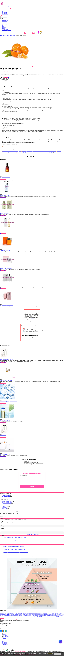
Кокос (32, 614)
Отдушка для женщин (6, 495)
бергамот (7, 613)
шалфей (3, 613)
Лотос (43, 613)
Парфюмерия (3, 35)
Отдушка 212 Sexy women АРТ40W (6, 305)
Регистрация (4, 12)
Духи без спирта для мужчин (7, 502)
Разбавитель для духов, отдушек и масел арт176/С (8, 401)
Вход (3, 11)
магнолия (27, 614)
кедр (45, 613)
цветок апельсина (15, 614)
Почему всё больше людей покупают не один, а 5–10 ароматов (13, 546)
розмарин (44, 614)
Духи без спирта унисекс (6, 503)
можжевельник (61, 615)
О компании (5, 633)
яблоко (40, 614)
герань (1, 613)
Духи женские (4, 506)
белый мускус (4, 614)
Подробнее (2, 618)
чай (37, 615)
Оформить (2, 17)
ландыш (8, 616)
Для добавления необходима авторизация (32, 534)
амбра (36, 616)
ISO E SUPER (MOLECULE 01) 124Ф (6, 359)
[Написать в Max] (60, 641)
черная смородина (7, 615)
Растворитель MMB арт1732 (5, 454)
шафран (34, 614)
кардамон (24, 614)
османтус (29, 615)
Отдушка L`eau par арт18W (5, 195)
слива (36, 615)
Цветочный (47, 614)
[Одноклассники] (2, 631)
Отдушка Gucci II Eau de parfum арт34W (7, 268)
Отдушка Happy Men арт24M (5, 250)
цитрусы (42, 614)
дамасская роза (20, 615)
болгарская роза (12, 615)
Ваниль (17, 613)
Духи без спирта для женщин (7, 501)
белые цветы (24, 615)
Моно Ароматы (12, 35)
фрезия (42, 615)
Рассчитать (32, 486)
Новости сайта (5, 635)
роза (44, 616)
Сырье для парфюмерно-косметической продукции (9, 513)
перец (27, 613)
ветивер (31, 613)
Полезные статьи (6, 636)
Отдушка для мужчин (6, 496)
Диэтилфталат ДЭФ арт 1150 (5, 420)
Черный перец (45, 615)
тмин (18, 615)
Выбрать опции (3, 179)
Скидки (4, 634)
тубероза (61, 616)
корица (32, 615)
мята (28, 613)
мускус (48, 613)
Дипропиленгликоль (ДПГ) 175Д (6, 380)
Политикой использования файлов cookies (16, 654)
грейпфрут (54, 616)
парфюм (32, 318)
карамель (27, 615)
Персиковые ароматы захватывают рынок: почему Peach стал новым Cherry (15, 549)
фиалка (25, 613)
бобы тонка (9, 614)
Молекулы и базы (4, 515)
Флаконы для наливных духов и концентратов (9, 511)
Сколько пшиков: (22, 478)
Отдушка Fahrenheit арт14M (5, 177)
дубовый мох (12, 613)
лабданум (50, 614)
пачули (54, 613)
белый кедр (34, 613)
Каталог (8, 35)
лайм (39, 613)
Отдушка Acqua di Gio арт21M (5, 213)
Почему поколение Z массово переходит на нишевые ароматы (13, 540)
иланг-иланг (54, 614)
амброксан (60, 614)
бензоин (49, 615)
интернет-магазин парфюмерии (20, 651)
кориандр (60, 613)
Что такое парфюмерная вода (7, 542)
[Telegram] (6, 631)
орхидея (41, 613)
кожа (2, 615)
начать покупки (10, 16)
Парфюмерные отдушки (5, 493)
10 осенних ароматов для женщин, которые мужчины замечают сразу (14, 537)
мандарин (21, 613)
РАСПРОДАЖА (4, 516)
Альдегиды (52, 615)
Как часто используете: (24, 475)
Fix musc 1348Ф (3, 435)
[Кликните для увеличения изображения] (15, 51)
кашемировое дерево (56, 615)
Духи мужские (4, 507)
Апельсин (39, 615)
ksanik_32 (4, 647)
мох (16, 615)
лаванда (57, 613)
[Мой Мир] (3, 631)
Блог (3, 637)
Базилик (15, 615)
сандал (58, 616)
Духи (2, 504)
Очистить (5, 17)
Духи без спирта (4, 499)
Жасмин (40, 616)
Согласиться (57, 654)
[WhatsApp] (5, 631)
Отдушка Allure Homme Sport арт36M (6, 286)
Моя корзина (4, 13)
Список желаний (5, 14)
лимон (30, 614)
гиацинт (21, 614)
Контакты (4, 638)
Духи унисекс (4, 508)
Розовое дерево (37, 614)
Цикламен (57, 614)
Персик (37, 613)
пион (47, 615)
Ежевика (19, 614)
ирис (39, 617)
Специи (34, 615)
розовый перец (48, 616)
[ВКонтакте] (1, 631)
